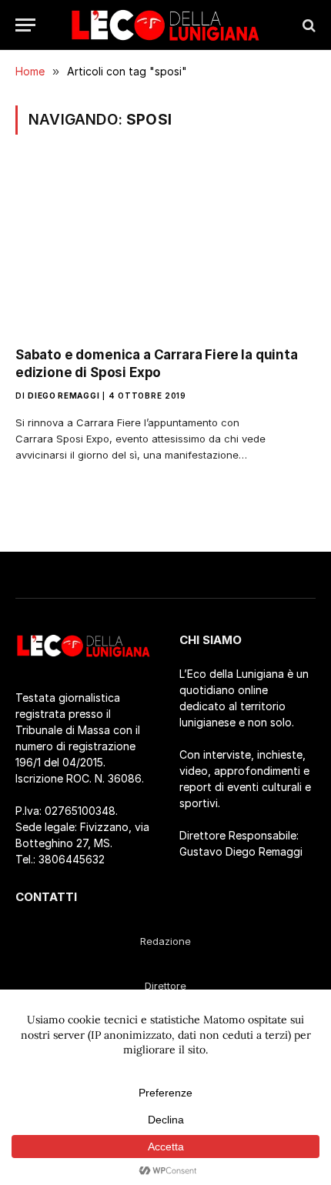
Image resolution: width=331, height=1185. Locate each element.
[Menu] (25, 25)
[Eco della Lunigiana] (165, 25)
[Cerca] (307, 25)
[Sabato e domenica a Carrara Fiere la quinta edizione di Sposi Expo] (165, 249)
